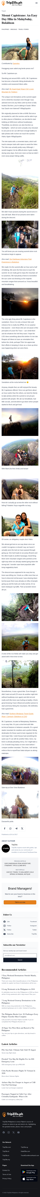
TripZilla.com (6, 1147)
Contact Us (6, 1170)
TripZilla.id (5, 1151)
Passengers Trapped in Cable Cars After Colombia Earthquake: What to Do (16, 1095)
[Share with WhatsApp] (10, 828)
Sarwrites (16, 63)
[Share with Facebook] (5, 828)
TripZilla (14, 845)
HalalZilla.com (25, 1151)
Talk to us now (20, 902)
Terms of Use (6, 1174)
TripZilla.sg (24, 1147)
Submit (20, 960)
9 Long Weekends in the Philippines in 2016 (18, 989)
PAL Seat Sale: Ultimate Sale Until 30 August (19, 1050)
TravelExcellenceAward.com (30, 1155)
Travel (4, 11)
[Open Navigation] (36, 3)
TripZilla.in (5, 1155)
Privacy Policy (6, 1178)
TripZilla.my (6, 1159)
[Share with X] (22, 828)
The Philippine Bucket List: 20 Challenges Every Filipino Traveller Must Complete (20, 1015)
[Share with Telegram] (16, 828)
